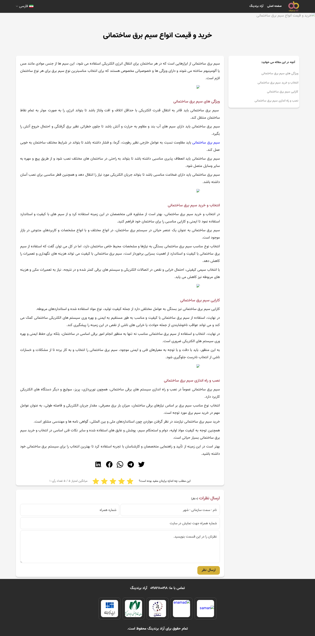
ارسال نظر (209, 570)
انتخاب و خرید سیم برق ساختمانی (278, 82)
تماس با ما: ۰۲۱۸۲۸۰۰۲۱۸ (167, 588)
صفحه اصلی (274, 6)
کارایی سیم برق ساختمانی (282, 91)
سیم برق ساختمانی (206, 142)
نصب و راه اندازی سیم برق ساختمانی (276, 100)
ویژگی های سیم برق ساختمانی (279, 73)
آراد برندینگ (256, 6)
